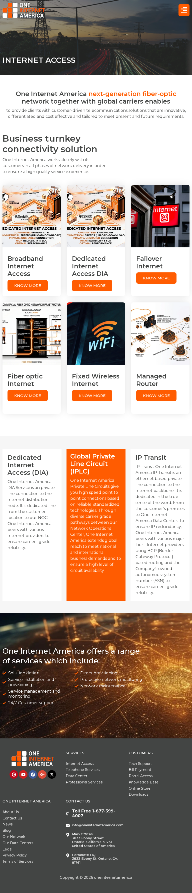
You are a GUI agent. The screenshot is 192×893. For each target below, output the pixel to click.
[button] (184, 10)
